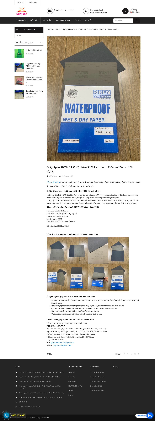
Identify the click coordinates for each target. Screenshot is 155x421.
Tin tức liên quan (24, 42)
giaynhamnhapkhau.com (62, 345)
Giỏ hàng (133, 10)
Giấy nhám (47, 20)
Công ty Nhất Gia (53, 182)
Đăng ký (20, 2)
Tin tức (78, 20)
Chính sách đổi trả (96, 386)
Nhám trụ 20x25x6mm (34, 50)
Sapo (47, 418)
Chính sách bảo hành (97, 390)
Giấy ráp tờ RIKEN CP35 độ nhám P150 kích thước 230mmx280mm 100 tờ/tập (90, 169)
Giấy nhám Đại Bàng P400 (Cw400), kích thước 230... (33, 66)
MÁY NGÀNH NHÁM (63, 20)
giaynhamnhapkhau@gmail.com (62, 342)
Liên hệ (88, 20)
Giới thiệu (34, 20)
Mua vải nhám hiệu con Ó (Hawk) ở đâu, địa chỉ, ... (34, 79)
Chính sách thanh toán (97, 377)
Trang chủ (21, 20)
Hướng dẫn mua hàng (97, 372)
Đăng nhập (33, 2)
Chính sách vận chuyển (98, 381)
